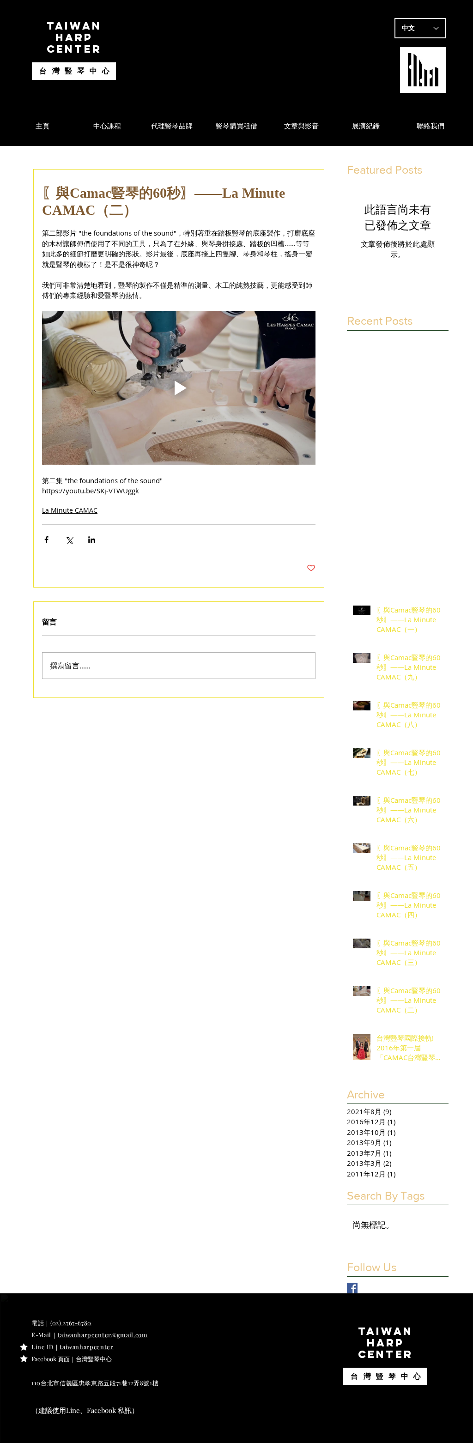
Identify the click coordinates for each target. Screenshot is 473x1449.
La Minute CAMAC (69, 510)
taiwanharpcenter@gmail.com (103, 1335)
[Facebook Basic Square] (352, 1288)
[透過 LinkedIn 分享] (91, 539)
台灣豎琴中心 (77, 70)
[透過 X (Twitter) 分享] (69, 539)
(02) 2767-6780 (70, 1323)
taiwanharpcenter (86, 1347)
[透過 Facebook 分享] (46, 539)
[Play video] (178, 388)
